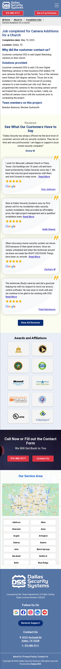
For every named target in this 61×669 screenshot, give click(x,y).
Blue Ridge (43, 563)
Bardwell (16, 556)
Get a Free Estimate (47, 13)
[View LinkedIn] (37, 612)
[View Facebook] (23, 612)
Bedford (43, 556)
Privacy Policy (29, 657)
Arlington (43, 536)
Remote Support (30, 623)
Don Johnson (48, 189)
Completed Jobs (34, 20)
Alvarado (16, 529)
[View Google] (16, 612)
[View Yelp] (30, 612)
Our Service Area (31, 476)
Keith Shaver (48, 229)
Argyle (16, 536)
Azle (16, 549)
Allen (43, 522)
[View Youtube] (44, 612)
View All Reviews (30, 322)
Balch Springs (43, 549)
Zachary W (49, 269)
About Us (18, 20)
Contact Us (43, 458)
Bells (16, 563)
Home (7, 20)
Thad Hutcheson (46, 309)
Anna (43, 529)
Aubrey (16, 542)
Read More (44, 176)
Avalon (43, 542)
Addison (16, 522)
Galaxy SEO (36, 664)
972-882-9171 (13, 13)
